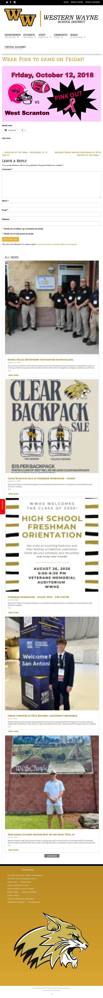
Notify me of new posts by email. (19, 233)
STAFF (43, 36)
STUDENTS (29, 36)
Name (5, 201)
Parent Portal (77, 2)
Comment (7, 169)
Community (61, 36)
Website (5, 219)
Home (66, 2)
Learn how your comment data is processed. (57, 244)
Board (76, 36)
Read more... (13, 375)
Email (5, 210)
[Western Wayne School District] (51, 17)
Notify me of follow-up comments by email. (23, 229)
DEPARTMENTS (13, 36)
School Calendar (92, 2)
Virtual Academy (15, 48)
